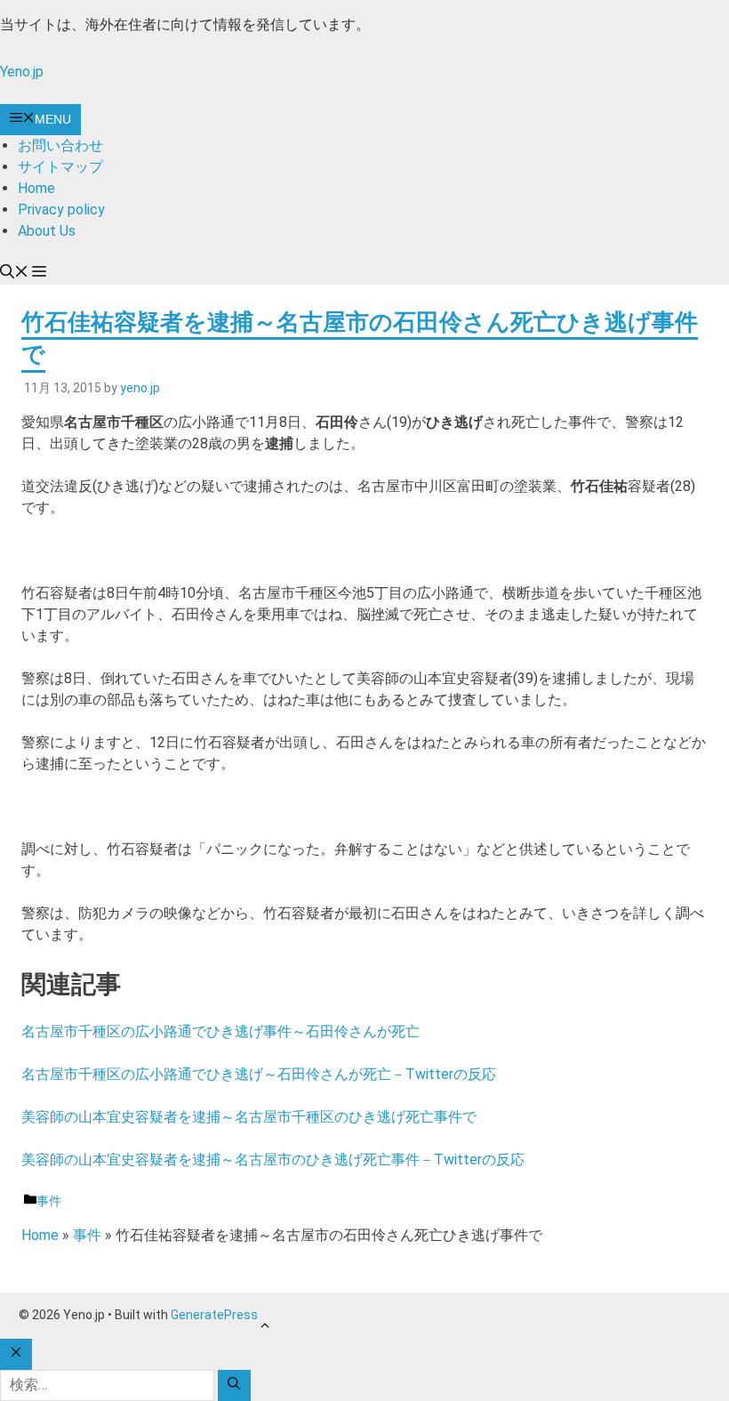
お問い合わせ (60, 145)
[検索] (234, 1385)
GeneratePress (214, 1315)
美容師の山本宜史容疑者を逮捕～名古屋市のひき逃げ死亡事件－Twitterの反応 (273, 1159)
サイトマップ (60, 166)
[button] (14, 273)
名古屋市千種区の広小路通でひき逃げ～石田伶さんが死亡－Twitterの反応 (258, 1074)
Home (36, 188)
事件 (48, 1201)
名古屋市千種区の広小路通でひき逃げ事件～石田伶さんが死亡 (220, 1031)
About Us (47, 230)
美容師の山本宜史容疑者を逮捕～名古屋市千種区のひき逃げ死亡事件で (249, 1116)
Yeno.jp (22, 71)
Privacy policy (61, 209)
